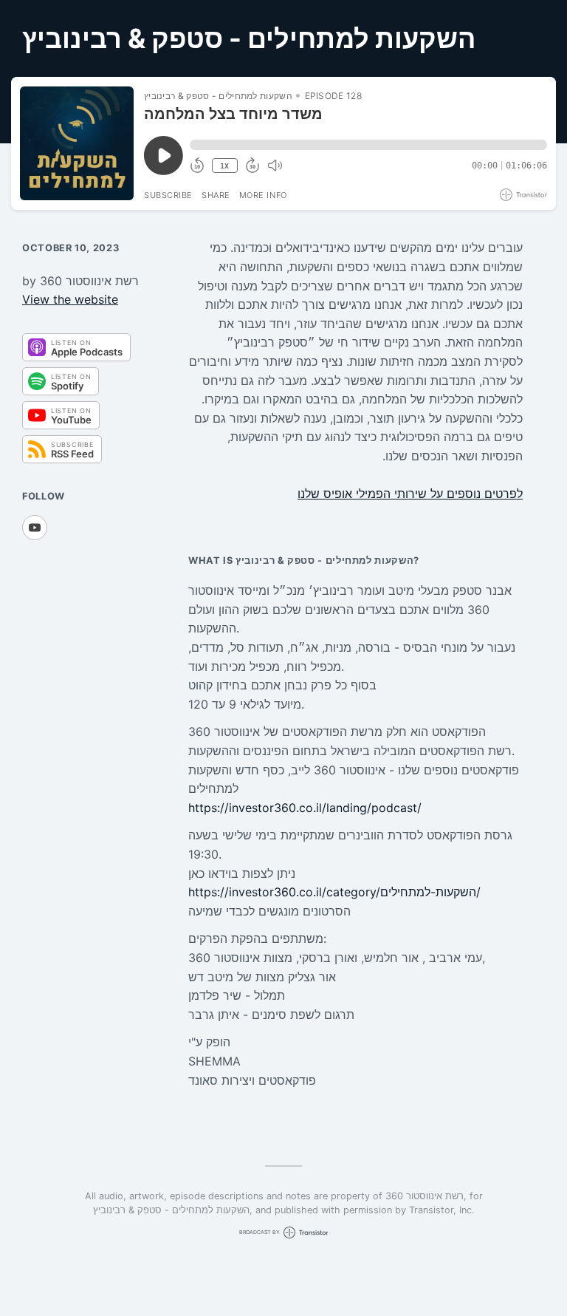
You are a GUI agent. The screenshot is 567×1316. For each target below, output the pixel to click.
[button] (368, 145)
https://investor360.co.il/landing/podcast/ (305, 807)
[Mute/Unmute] (274, 165)
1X (224, 166)
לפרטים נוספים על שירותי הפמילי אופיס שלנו (410, 493)
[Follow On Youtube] (34, 527)
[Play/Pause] (77, 143)
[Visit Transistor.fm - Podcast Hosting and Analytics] (523, 194)
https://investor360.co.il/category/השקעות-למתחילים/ (334, 891)
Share (216, 195)
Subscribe (168, 195)
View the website (70, 299)
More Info (263, 195)
